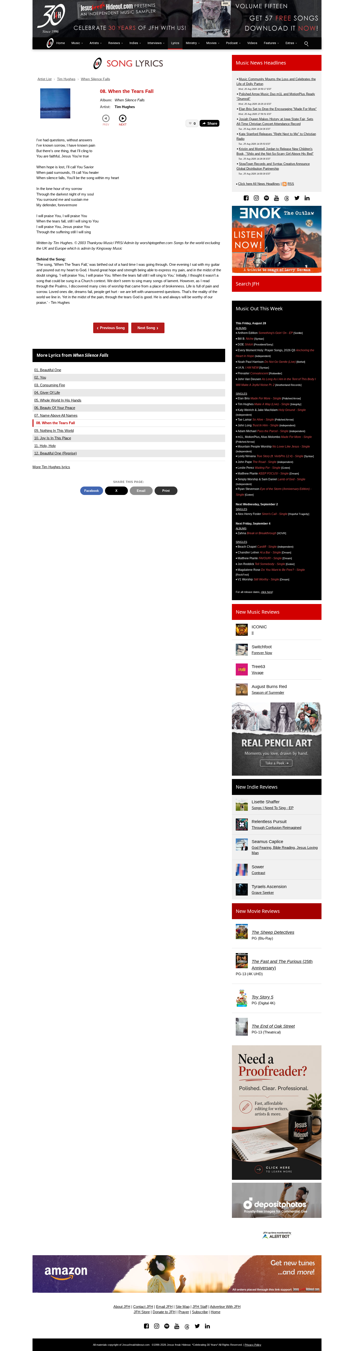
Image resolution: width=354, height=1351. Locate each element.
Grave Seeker (263, 892)
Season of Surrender (268, 692)
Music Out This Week (259, 308)
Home (59, 43)
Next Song (148, 328)
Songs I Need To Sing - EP (273, 808)
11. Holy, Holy (45, 446)
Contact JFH (143, 1307)
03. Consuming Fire (49, 385)
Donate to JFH (164, 1312)
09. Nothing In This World (54, 431)
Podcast (232, 43)
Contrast (258, 873)
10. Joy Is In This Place (52, 438)
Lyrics (175, 43)
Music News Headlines (261, 62)
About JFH (121, 1307)
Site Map (183, 1307)
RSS (291, 184)
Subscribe (200, 1312)
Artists (94, 43)
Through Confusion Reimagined (276, 827)
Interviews (155, 43)
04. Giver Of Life (47, 392)
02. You (40, 377)
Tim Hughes (66, 79)
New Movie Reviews (258, 911)
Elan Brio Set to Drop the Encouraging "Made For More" (278, 109)
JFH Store (142, 1312)
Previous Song (111, 328)
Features (270, 43)
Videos (252, 43)
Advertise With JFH (225, 1307)
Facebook (91, 491)
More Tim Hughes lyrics (51, 467)
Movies (211, 43)
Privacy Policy (253, 1344)
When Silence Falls (95, 79)
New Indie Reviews (257, 787)
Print (166, 491)
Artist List (45, 79)
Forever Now (262, 653)
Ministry (191, 43)
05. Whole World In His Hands (57, 400)
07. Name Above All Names (56, 415)
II (253, 633)
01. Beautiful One (47, 370)
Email (141, 491)
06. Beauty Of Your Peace (54, 408)
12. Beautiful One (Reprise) (55, 453)
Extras (290, 43)
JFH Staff (199, 1307)
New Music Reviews (258, 612)
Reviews (114, 43)
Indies (134, 43)
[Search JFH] (306, 43)
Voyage (257, 672)
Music (76, 43)
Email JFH (164, 1307)
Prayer (183, 1312)
